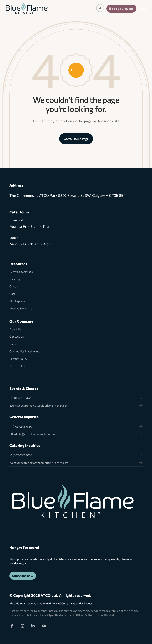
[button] (143, 8)
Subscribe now (22, 575)
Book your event (121, 8)
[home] (26, 8)
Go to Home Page (76, 139)
